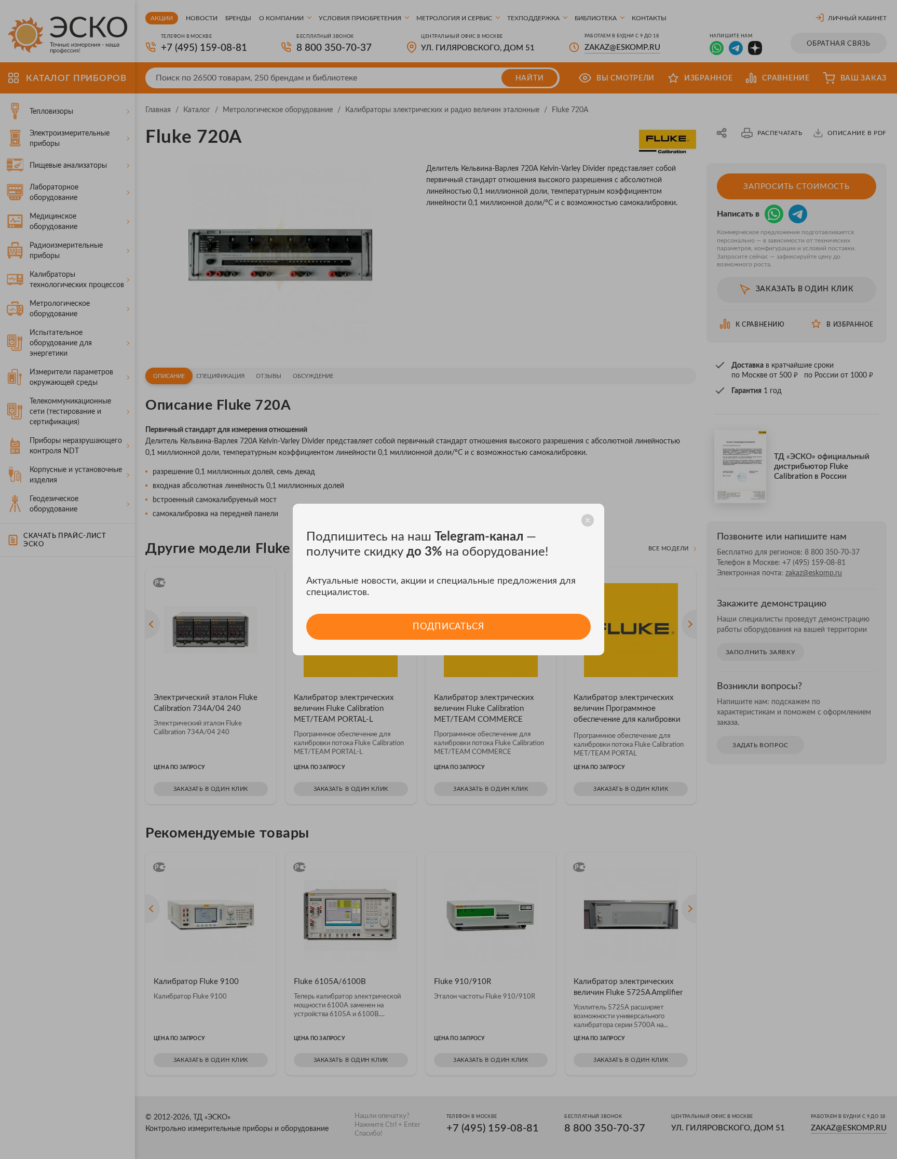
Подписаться (448, 626)
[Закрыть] (587, 520)
